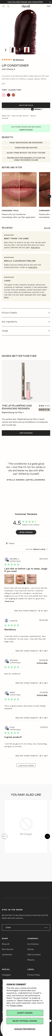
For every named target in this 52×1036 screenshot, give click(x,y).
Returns (31, 960)
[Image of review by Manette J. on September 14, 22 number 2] (20, 579)
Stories (30, 949)
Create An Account (26, 129)
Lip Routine (7, 954)
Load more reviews (26, 765)
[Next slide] (49, 196)
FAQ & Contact (34, 954)
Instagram (6, 975)
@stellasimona (35, 480)
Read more (9, 601)
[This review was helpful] (39, 610)
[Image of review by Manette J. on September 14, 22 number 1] (9, 579)
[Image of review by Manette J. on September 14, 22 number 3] (32, 579)
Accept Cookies (25, 1013)
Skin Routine (7, 949)
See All (47, 228)
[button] (5, 49)
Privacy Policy (16, 1005)
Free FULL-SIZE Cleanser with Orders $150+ (25, 2)
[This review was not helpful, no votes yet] (45, 610)
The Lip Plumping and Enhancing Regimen (17, 407)
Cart (49, 6)
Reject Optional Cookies (25, 1021)
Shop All (5, 944)
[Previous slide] (4, 836)
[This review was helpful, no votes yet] (40, 651)
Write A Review (26, 532)
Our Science (33, 944)
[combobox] (37, 549)
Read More (35, 247)
